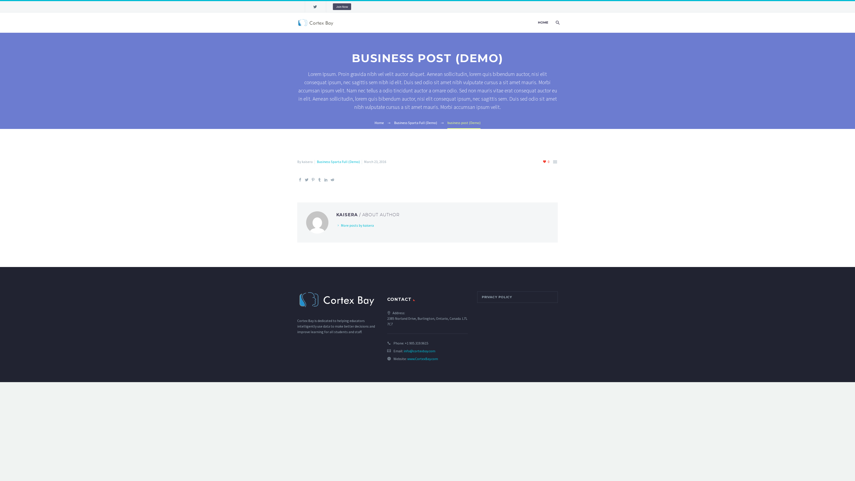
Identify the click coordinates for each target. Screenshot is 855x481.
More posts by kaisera (357, 225)
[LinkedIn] (326, 179)
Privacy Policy (497, 297)
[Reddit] (332, 179)
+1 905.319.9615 (416, 343)
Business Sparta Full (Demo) (338, 161)
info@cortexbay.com (419, 351)
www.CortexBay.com (422, 359)
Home (543, 22)
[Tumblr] (319, 179)
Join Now (342, 7)
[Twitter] (315, 6)
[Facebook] (300, 179)
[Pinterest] (313, 179)
